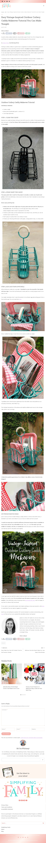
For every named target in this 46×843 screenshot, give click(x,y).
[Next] (43, 678)
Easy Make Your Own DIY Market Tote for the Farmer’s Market (11, 650)
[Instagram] (7, 1)
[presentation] (11, 674)
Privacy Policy (4, 805)
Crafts (3, 643)
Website (34, 729)
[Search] (42, 759)
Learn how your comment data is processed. (32, 737)
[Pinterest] (9, 1)
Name (4, 729)
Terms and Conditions (6, 807)
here (20, 299)
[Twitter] (5, 1)
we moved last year (30, 600)
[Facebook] (2, 1)
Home (2, 12)
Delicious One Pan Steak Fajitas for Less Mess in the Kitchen (35, 650)
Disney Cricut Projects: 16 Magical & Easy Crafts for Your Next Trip (34, 688)
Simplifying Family (5, 827)
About (2, 829)
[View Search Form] (44, 1)
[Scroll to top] (41, 839)
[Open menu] (44, 6)
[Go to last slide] (3, 678)
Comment (4, 709)
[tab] (20, 694)
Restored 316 (34, 840)
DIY (6, 12)
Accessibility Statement (7, 809)
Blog (2, 831)
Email (18, 729)
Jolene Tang (6, 43)
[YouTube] (25, 837)
